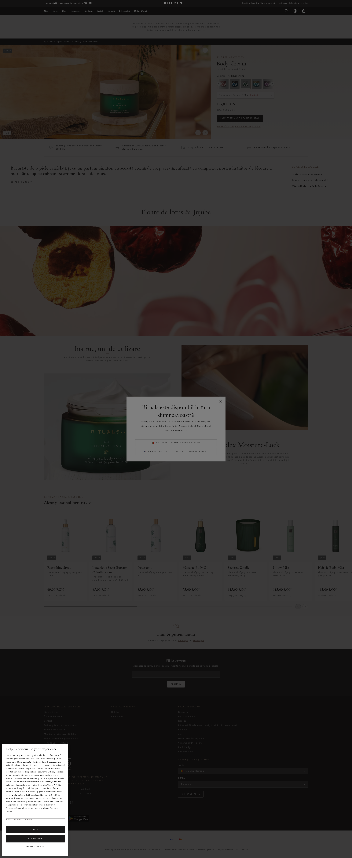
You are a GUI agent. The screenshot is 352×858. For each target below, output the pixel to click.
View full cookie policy (19, 820)
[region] (35, 800)
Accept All (35, 829)
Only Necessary (35, 838)
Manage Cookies (35, 847)
